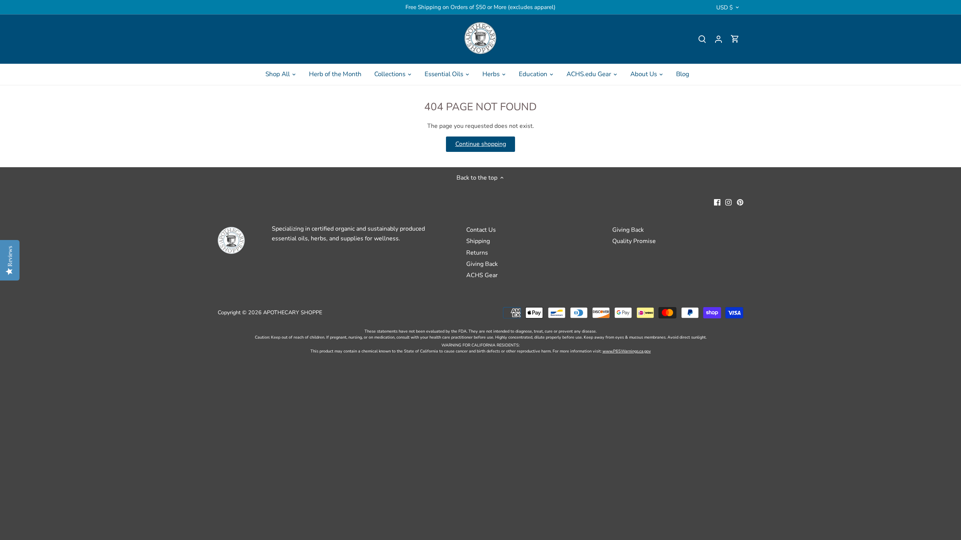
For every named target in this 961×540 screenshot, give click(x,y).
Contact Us (481, 230)
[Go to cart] (735, 39)
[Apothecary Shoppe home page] (480, 38)
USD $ (724, 7)
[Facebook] (717, 202)
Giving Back (482, 264)
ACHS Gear (482, 275)
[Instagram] (728, 202)
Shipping (478, 241)
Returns (477, 253)
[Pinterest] (740, 202)
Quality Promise (634, 241)
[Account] (718, 39)
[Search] (702, 39)
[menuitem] (280, 74)
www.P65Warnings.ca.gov (627, 351)
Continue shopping (480, 144)
